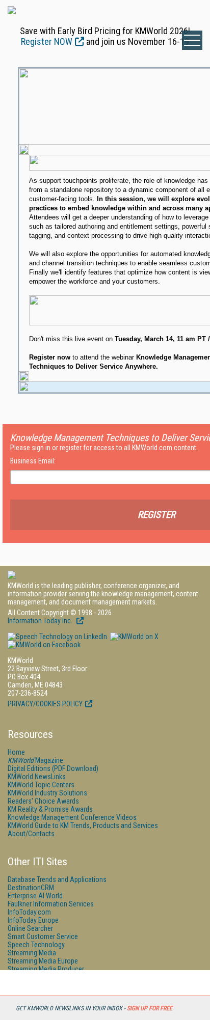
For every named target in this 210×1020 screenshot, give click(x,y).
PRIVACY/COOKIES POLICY (45, 704)
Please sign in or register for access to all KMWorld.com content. (104, 448)
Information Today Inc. (41, 621)
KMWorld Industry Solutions (47, 793)
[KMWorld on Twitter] (134, 636)
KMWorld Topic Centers (41, 785)
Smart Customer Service (43, 936)
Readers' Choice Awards (43, 801)
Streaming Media (32, 953)
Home (16, 752)
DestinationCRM (31, 888)
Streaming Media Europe (43, 961)
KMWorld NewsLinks (37, 777)
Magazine (35, 760)
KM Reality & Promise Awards (50, 809)
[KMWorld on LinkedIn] (57, 636)
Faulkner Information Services (51, 904)
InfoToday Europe (33, 920)
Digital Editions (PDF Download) (53, 768)
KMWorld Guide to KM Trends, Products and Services (83, 825)
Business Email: (33, 461)
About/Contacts (31, 834)
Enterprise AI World (35, 896)
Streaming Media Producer (46, 969)
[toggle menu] (192, 40)
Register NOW (46, 41)
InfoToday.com (29, 912)
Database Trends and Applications (57, 879)
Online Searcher (30, 928)
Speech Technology (36, 945)
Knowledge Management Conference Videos (72, 817)
